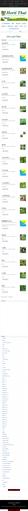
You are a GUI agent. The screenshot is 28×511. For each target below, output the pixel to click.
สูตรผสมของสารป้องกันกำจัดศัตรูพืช (21, 3)
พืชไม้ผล (24, 23)
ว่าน (3, 430)
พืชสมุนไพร (18, 23)
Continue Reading (5, 49)
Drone (3, 344)
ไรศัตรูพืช (4, 486)
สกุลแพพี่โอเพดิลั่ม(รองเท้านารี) (8, 444)
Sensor (3, 357)
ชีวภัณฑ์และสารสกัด (6, 369)
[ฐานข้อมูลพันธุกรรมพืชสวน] (14, 16)
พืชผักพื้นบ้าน (4, 388)
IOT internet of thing (6, 350)
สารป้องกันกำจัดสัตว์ (6, 465)
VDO (3, 361)
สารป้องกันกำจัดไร (5, 471)
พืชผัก (13, 23)
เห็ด (3, 480)
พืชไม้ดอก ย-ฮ (5, 411)
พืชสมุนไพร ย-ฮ (5, 398)
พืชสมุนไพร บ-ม (5, 396)
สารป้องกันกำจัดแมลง (6, 467)
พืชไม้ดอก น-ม (5, 409)
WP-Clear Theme (23, 506)
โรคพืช (3, 484)
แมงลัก (4, 273)
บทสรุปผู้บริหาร (5, 373)
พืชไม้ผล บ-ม (4, 421)
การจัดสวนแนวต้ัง (4, 3)
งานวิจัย (11, 1)
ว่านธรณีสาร (6, 183)
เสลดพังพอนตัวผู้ (7, 68)
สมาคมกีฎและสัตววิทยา (14, 28)
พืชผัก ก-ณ (4, 380)
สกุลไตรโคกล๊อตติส (5, 455)
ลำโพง (4, 208)
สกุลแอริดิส (4, 451)
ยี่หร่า (3, 260)
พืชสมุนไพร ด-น (5, 394)
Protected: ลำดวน (7, 221)
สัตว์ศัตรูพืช (4, 459)
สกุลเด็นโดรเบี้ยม (5, 442)
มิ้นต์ (3, 286)
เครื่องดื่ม (4, 476)
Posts (17, 6)
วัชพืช (3, 428)
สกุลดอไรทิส (4, 436)
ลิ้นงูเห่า (4, 235)
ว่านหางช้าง (5, 157)
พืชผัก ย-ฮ (4, 386)
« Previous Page (4, 296)
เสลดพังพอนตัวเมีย (7, 56)
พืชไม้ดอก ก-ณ (5, 405)
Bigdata (3, 340)
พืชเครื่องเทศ (4, 400)
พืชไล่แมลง (4, 426)
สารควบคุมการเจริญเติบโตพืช (8, 461)
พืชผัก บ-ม (4, 384)
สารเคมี (21, 26)
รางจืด (4, 247)
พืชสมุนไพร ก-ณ (5, 392)
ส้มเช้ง (4, 145)
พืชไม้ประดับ (10, 26)
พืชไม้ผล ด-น (4, 419)
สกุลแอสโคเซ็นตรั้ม (5, 453)
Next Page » (10, 296)
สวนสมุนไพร (17, 1)
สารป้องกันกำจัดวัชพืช (6, 463)
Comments (12, 6)
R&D (3, 355)
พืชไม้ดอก (4, 26)
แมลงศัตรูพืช (4, 482)
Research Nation (11, 3)
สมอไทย (4, 132)
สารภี (3, 81)
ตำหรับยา (22, 1)
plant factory (4, 353)
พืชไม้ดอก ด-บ (5, 407)
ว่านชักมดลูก (6, 195)
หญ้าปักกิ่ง (5, 43)
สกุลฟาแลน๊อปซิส (5, 438)
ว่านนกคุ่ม (5, 170)
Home (5, 1)
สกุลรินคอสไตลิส (5, 440)
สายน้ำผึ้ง (5, 94)
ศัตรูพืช (16, 26)
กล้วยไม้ (3, 363)
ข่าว (8, 1)
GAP (25, 26)
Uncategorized (5, 359)
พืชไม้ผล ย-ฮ (4, 423)
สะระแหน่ (5, 119)
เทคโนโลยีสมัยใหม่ (6, 23)
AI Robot (4, 338)
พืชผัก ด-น (4, 382)
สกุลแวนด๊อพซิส (5, 448)
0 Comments (13, 44)
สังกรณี (4, 106)
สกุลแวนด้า (4, 446)
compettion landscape (6, 342)
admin (3, 44)
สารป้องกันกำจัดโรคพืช (6, 469)
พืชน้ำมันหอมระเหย (6, 375)
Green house (4, 348)
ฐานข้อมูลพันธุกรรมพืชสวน (14, 503)
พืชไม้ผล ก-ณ (4, 417)
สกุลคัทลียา (4, 434)
